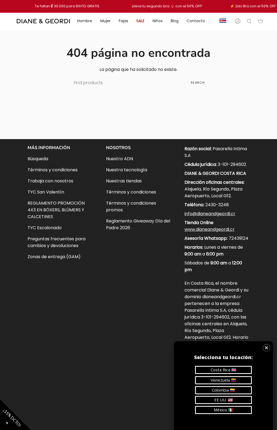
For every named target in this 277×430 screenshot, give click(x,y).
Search (198, 82)
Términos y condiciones (53, 170)
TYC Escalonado (45, 228)
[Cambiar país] (223, 21)
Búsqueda (38, 159)
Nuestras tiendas (124, 181)
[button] (266, 347)
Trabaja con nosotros (50, 181)
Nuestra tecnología (126, 170)
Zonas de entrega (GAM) (54, 257)
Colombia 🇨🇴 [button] (223, 390)
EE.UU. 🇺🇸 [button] (223, 399)
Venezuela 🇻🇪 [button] (223, 380)
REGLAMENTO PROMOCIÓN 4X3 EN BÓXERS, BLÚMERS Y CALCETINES (56, 210)
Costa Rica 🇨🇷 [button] (223, 369)
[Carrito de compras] (260, 21)
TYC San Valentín (46, 192)
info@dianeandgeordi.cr (209, 214)
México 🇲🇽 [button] (223, 409)
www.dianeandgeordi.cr (209, 229)
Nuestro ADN (119, 159)
